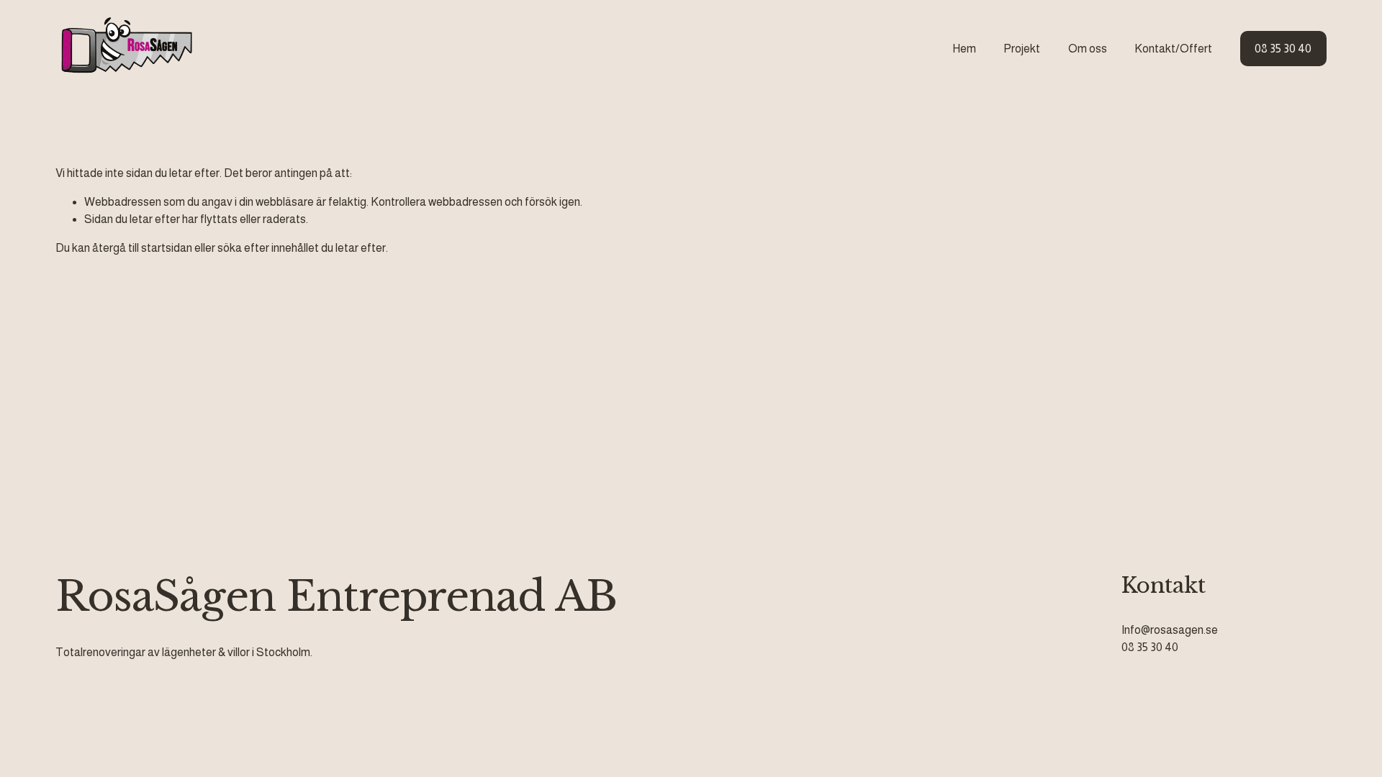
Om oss (1087, 48)
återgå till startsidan (142, 248)
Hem (964, 48)
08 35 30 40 (1283, 48)
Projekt (1021, 48)
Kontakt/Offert (1173, 48)
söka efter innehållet (268, 248)
